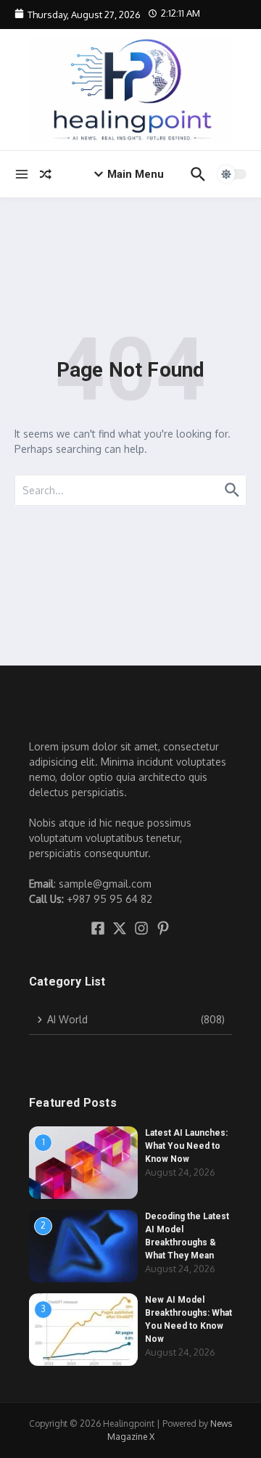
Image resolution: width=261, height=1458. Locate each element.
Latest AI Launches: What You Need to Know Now (186, 1146)
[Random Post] (45, 174)
